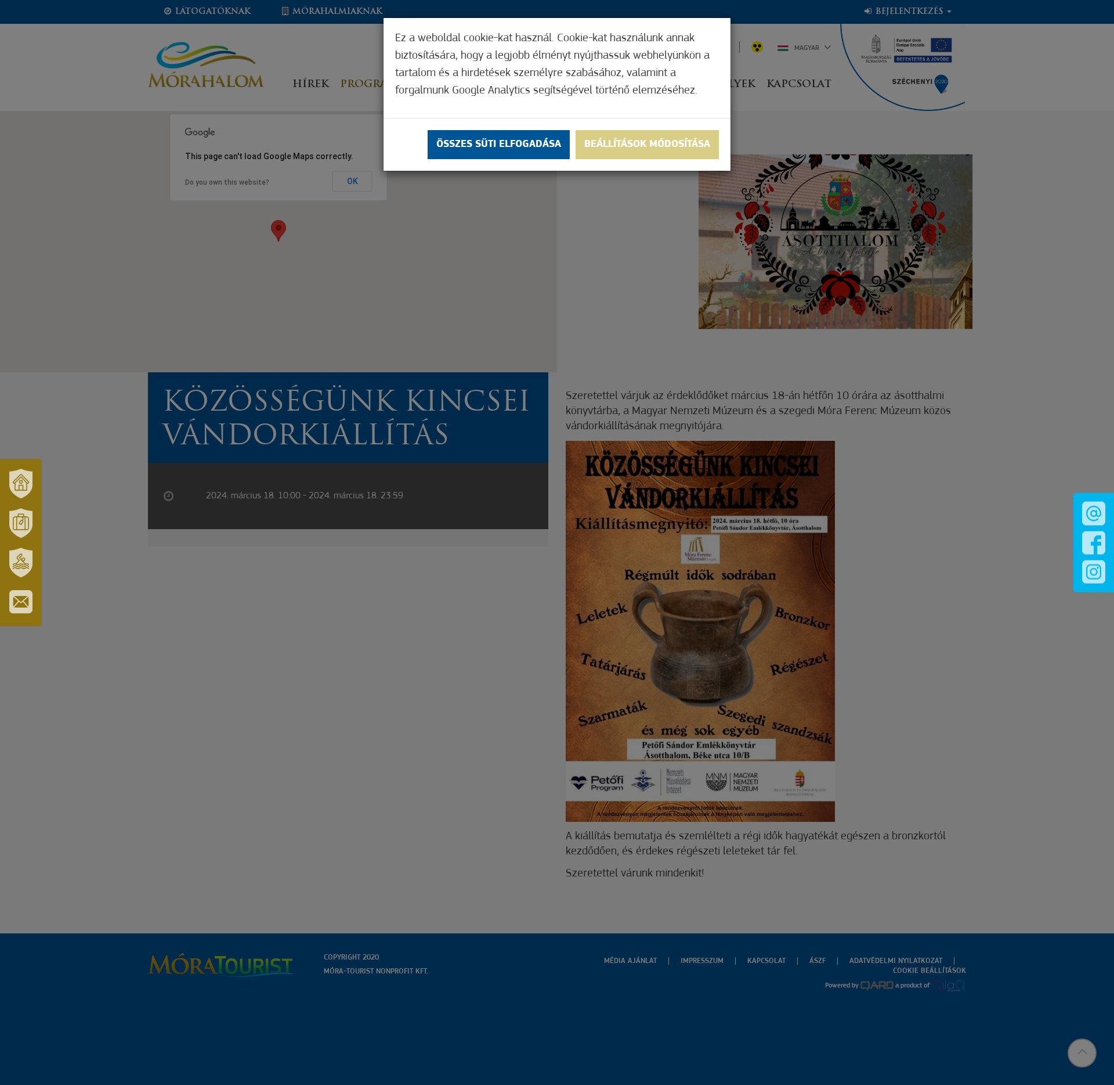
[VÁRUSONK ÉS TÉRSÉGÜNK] (21, 483)
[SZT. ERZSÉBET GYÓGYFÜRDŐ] (21, 562)
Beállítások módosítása (647, 144)
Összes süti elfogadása (498, 144)
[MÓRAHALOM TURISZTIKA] (21, 523)
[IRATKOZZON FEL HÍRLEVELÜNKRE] (21, 602)
